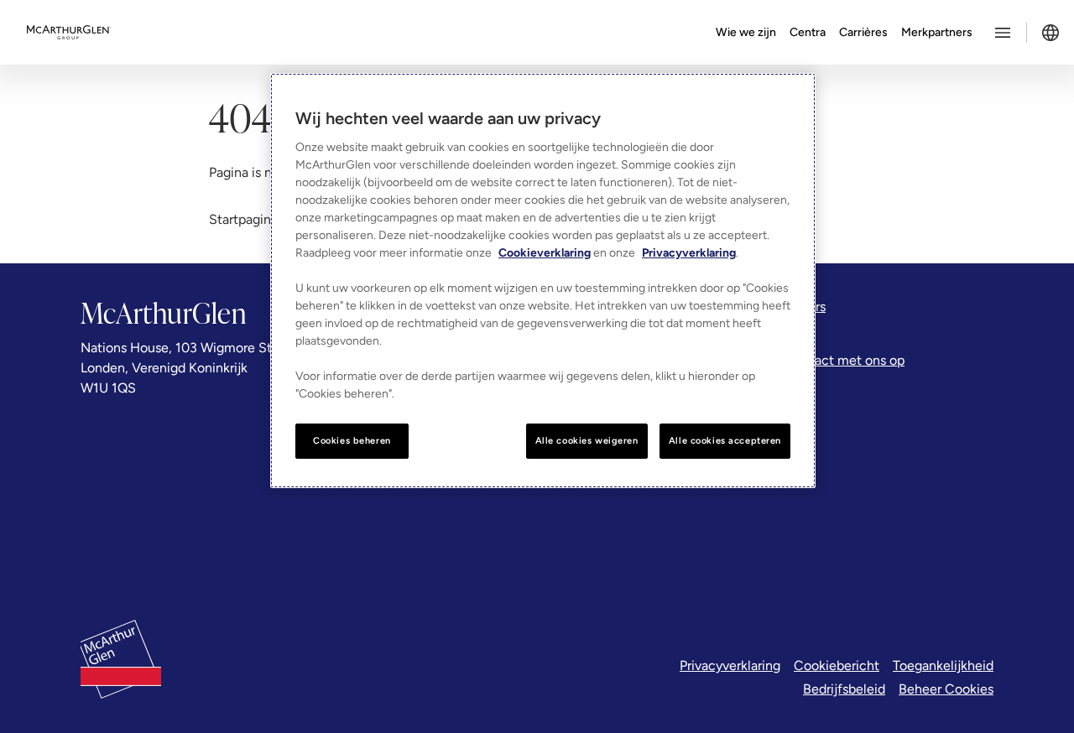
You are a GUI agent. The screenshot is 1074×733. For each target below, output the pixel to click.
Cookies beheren (352, 440)
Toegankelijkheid (943, 665)
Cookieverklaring (544, 253)
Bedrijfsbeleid (844, 689)
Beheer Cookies (946, 689)
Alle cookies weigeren (587, 440)
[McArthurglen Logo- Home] (68, 32)
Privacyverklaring (730, 665)
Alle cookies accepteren (725, 440)
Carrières (863, 32)
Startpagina (243, 219)
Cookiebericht (836, 665)
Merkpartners (936, 32)
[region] (543, 280)
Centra (808, 32)
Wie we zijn (746, 32)
